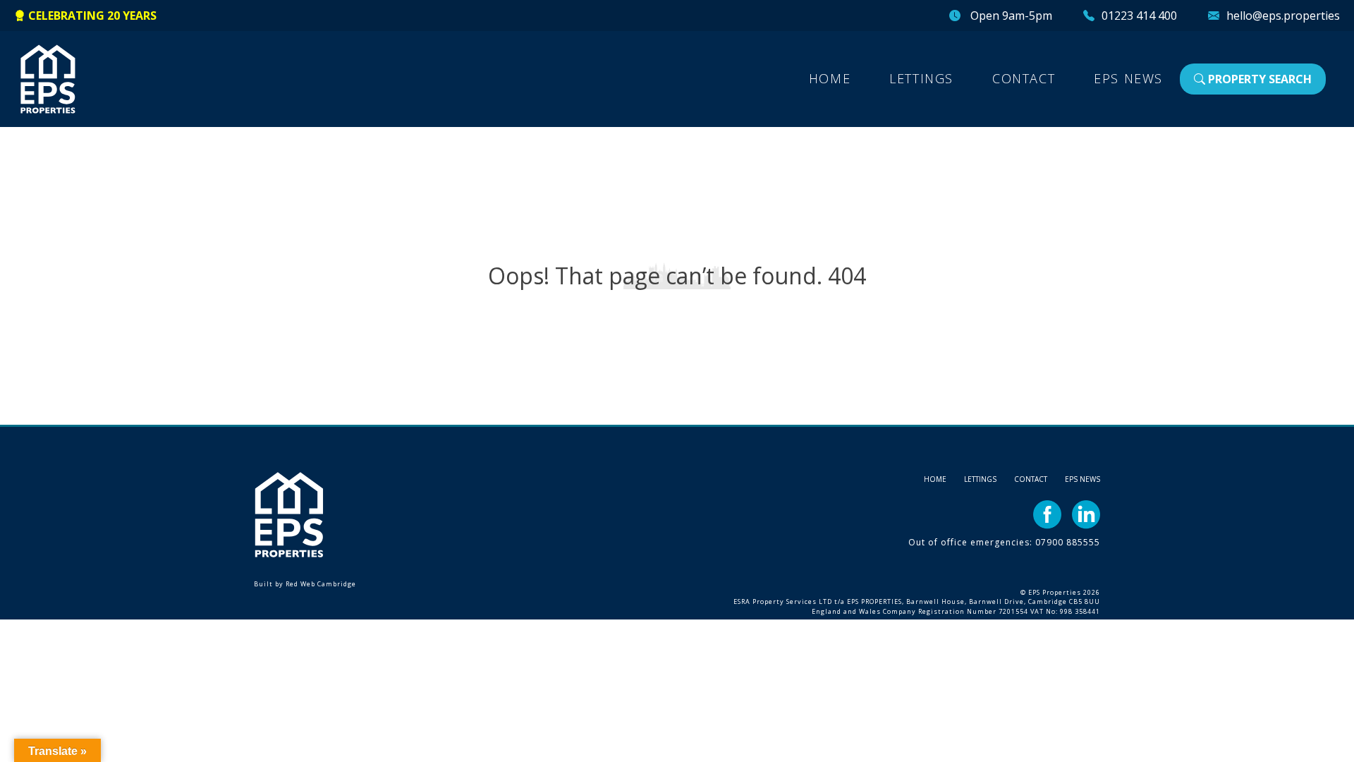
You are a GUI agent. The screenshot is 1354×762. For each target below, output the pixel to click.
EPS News (1128, 78)
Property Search (1258, 79)
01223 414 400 (1139, 15)
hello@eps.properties (1283, 15)
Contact (1023, 78)
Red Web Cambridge (321, 583)
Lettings (921, 78)
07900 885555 (1067, 542)
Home (829, 78)
